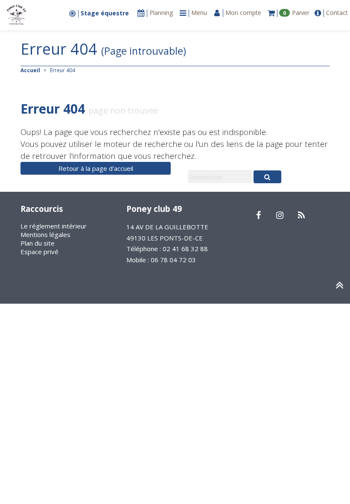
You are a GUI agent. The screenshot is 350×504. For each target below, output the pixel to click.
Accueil (30, 70)
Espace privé (39, 251)
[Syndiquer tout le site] (301, 215)
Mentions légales (45, 234)
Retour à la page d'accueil (95, 168)
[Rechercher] (267, 176)
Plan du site (37, 243)
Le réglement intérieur (53, 226)
